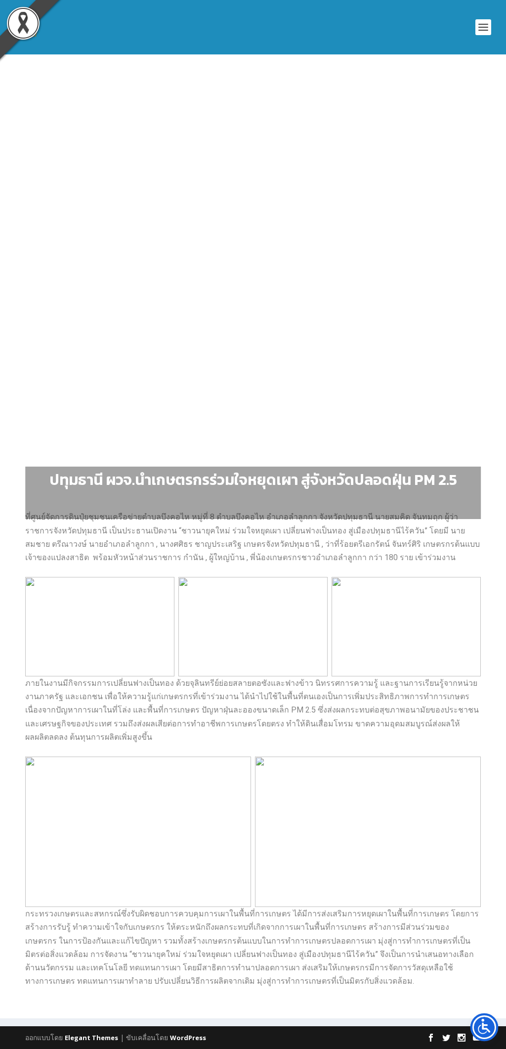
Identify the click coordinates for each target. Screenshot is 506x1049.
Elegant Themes (91, 1037)
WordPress (188, 1037)
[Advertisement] (253, 149)
